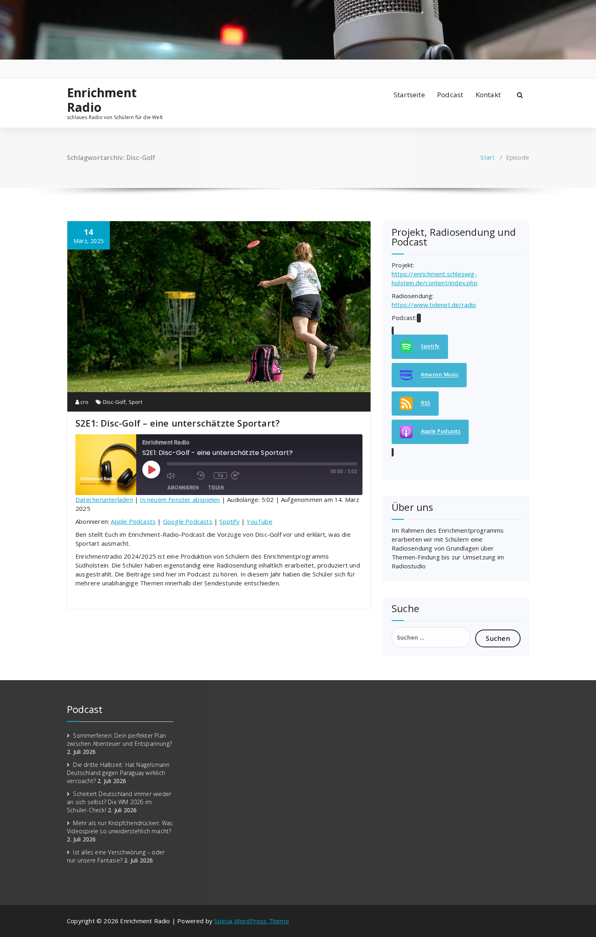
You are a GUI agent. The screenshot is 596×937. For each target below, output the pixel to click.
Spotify (229, 521)
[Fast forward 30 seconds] (244, 475)
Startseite (409, 94)
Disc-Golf (114, 402)
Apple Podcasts (133, 521)
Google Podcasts (187, 521)
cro (83, 402)
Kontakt (488, 94)
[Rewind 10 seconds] (203, 475)
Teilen (216, 487)
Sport (135, 402)
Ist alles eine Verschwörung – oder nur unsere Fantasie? (116, 856)
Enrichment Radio (102, 100)
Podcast (450, 94)
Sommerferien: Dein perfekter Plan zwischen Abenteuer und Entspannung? (119, 739)
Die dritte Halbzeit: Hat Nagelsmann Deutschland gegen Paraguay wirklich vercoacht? (118, 773)
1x (220, 475)
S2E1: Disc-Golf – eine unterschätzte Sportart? (177, 423)
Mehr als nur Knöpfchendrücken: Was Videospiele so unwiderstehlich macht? (120, 827)
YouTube (259, 521)
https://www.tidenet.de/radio (434, 305)
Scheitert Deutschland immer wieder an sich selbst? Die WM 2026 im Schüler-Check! (119, 802)
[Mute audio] (180, 475)
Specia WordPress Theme (251, 921)
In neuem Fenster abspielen (180, 499)
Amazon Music (440, 374)
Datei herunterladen (104, 499)
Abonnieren (183, 487)
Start (487, 157)
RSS (426, 403)
